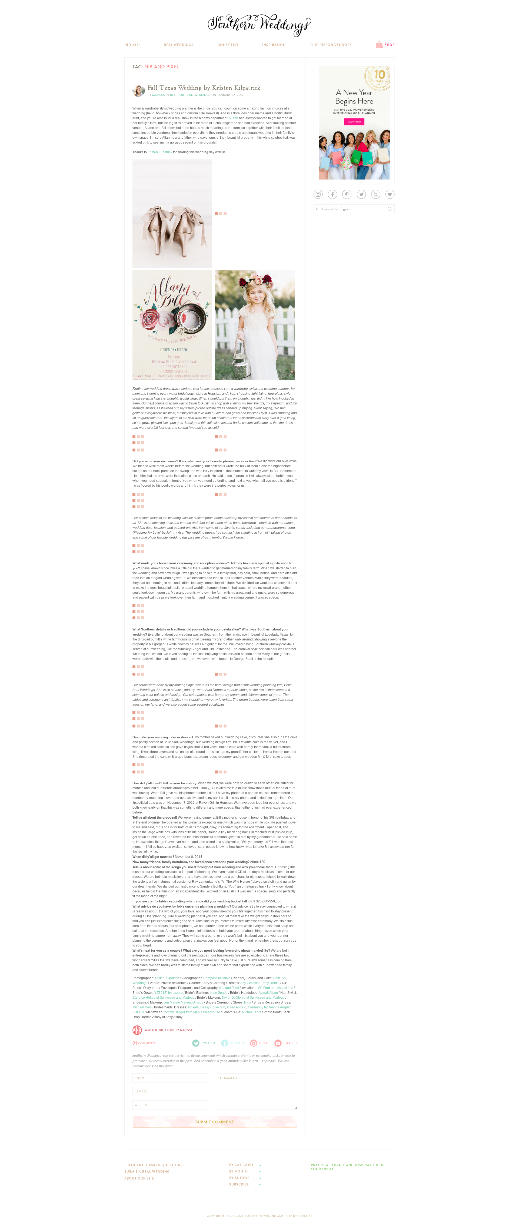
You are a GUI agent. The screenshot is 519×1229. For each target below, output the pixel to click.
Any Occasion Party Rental (260, 983)
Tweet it (142, 257)
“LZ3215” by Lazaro (168, 993)
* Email (141, 1091)
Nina (247, 1002)
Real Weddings (179, 44)
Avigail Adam (268, 993)
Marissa (158, 95)
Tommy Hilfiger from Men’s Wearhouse (191, 1012)
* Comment (227, 1078)
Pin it (140, 261)
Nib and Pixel (229, 988)
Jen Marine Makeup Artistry (183, 1002)
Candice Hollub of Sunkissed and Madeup (163, 997)
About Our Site (139, 1178)
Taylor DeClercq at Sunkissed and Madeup (253, 997)
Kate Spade (219, 993)
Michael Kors (142, 1007)
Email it (290, 1043)
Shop (390, 44)
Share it (237, 1043)
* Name (141, 1078)
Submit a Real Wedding (147, 1171)
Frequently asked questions (153, 1165)
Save (140, 248)
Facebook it (144, 253)
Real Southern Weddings (190, 95)
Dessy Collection (212, 1007)
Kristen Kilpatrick (160, 152)
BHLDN (138, 1012)
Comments (143, 1042)
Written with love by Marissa (168, 1030)
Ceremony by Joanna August (269, 1007)
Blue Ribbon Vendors (331, 44)
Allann (233, 118)
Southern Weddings (259, 25)
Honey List (227, 44)
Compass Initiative (216, 978)
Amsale (193, 1007)
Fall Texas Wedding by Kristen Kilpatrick (204, 88)
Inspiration (274, 44)
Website (141, 1105)
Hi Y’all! (132, 44)
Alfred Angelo (236, 1007)
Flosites (305, 1216)
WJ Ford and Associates (275, 988)
